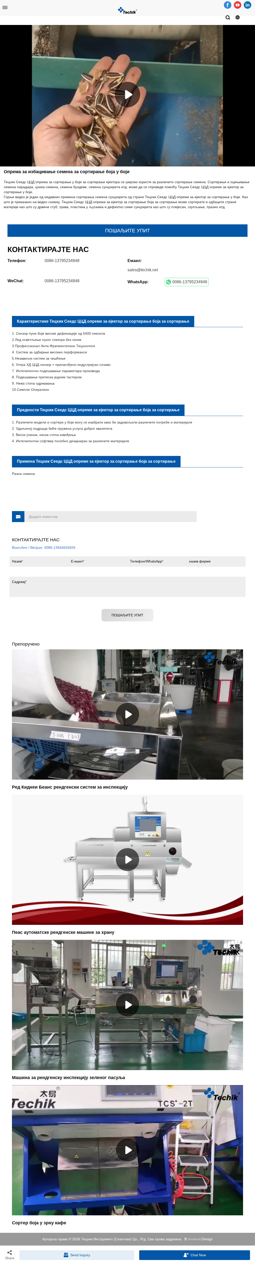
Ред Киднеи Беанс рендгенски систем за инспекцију (70, 787)
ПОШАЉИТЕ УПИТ (127, 230)
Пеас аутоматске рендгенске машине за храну (63, 932)
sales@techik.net (143, 270)
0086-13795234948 (189, 282)
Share (9, 1258)
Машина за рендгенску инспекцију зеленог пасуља (68, 1077)
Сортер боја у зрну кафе (39, 1222)
